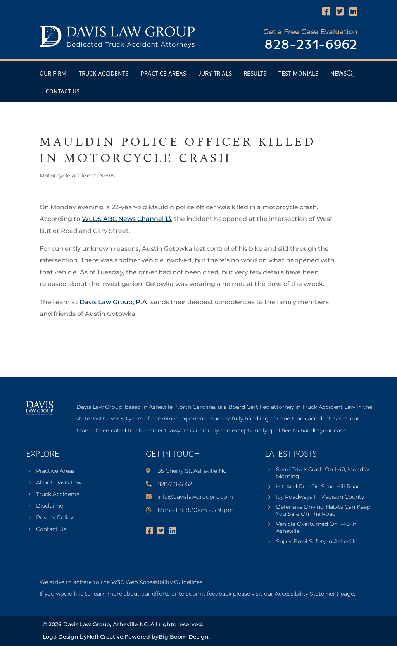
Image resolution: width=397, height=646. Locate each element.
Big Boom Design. (184, 637)
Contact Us (62, 92)
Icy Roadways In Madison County (320, 496)
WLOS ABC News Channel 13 (126, 218)
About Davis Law (58, 483)
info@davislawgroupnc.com (195, 496)
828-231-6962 (310, 45)
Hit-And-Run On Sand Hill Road (318, 486)
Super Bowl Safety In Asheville (316, 541)
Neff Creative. (105, 637)
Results (254, 74)
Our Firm (53, 74)
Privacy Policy (54, 518)
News (338, 74)
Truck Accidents (103, 74)
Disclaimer (51, 506)
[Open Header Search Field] (350, 73)
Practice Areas (163, 74)
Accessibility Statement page (314, 593)
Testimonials (298, 74)
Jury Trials (215, 74)
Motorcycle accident (68, 175)
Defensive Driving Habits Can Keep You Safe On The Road (323, 510)
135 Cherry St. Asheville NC (191, 470)
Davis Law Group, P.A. (114, 302)
